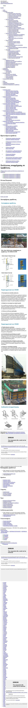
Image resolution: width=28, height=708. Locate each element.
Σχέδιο (4, 59)
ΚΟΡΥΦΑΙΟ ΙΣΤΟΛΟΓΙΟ (15, 531)
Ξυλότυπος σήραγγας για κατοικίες (15, 45)
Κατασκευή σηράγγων (10, 67)
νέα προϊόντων (9, 71)
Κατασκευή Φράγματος (10, 62)
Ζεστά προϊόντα (4, 530)
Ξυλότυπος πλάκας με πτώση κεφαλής (16, 28)
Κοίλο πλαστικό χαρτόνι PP (14, 57)
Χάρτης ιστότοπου (5, 531)
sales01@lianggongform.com (9, 473)
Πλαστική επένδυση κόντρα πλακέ (15, 56)
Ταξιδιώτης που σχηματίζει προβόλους (14, 61)
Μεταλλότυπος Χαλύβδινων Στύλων (16, 24)
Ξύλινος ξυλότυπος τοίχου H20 (14, 14)
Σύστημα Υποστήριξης (10, 66)
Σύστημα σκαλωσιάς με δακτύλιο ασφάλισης (17, 47)
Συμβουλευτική (6, 492)
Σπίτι (4, 10)
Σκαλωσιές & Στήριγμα (10, 46)
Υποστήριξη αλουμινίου (13, 52)
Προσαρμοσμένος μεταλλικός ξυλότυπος (16, 432)
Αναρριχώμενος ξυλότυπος (11, 33)
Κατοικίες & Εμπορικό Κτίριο (12, 64)
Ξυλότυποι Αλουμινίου (13, 20)
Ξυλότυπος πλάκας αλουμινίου (14, 27)
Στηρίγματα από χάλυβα (13, 48)
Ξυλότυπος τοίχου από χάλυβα (14, 15)
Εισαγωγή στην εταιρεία (11, 74)
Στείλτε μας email (4, 196)
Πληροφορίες (6, 69)
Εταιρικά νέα (8, 70)
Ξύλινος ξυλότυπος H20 (13, 21)
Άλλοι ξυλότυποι (9, 40)
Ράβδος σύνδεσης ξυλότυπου (14, 54)
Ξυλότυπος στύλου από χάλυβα (14, 25)
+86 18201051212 (7, 516)
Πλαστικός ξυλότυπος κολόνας (14, 22)
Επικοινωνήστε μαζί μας (8, 78)
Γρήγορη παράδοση (7, 495)
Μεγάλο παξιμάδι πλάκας (13, 53)
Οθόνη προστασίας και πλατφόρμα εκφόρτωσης (16, 114)
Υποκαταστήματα (9, 77)
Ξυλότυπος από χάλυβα (13, 17)
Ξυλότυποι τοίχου (9, 12)
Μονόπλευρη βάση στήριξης (14, 42)
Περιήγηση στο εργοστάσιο (11, 75)
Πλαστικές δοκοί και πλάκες (14, 32)
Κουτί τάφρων (11, 43)
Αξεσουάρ (8, 49)
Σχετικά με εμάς (6, 73)
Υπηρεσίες (5, 68)
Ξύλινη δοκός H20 (12, 55)
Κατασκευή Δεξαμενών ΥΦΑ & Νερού (14, 63)
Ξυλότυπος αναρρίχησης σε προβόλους (16, 34)
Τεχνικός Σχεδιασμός (7, 493)
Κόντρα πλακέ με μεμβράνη (14, 50)
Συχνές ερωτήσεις (9, 76)
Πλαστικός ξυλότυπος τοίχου (14, 18)
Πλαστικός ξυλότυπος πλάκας (12, 162)
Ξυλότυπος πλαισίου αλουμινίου (12, 139)
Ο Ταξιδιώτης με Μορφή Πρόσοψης (13, 152)
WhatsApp (5, 544)
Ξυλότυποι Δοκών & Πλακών (12, 26)
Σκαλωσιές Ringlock (10, 155)
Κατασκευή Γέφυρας (10, 60)
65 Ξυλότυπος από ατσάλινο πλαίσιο (13, 158)
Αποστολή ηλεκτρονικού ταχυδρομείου (9, 542)
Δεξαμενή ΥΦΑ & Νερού (8, 505)
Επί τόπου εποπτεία (7, 494)
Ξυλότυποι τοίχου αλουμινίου (14, 13)
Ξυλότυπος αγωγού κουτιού (14, 41)
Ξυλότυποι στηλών (10, 19)
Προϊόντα (5, 11)
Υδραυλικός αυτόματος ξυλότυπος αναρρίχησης (16, 113)
